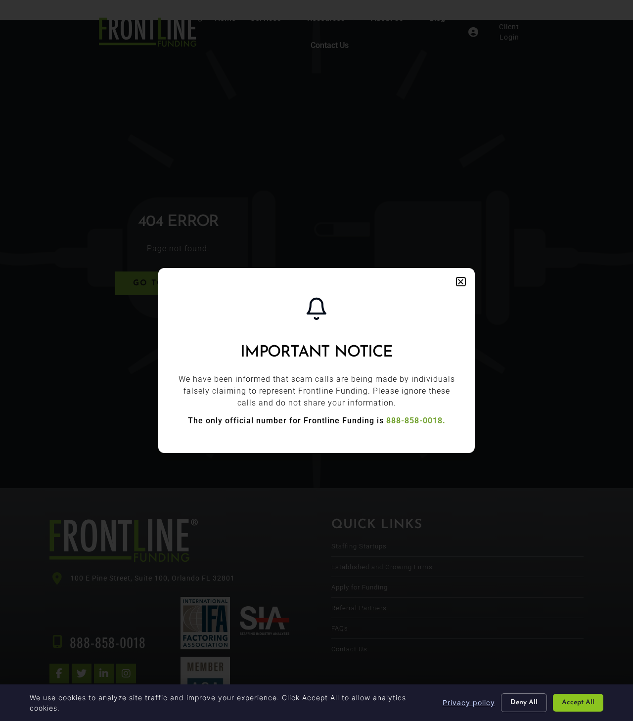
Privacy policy (469, 702)
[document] (316, 360)
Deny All (524, 702)
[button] (461, 281)
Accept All (578, 702)
